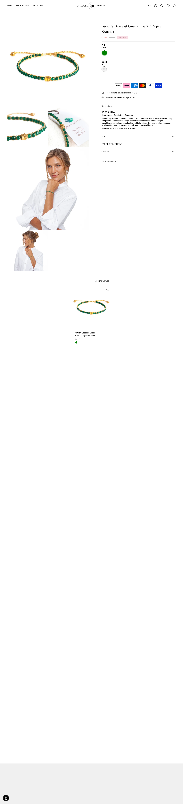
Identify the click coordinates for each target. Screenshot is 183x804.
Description (107, 106)
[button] (9, 6)
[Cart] (175, 6)
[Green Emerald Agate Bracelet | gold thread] (91, 306)
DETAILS (105, 151)
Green (76, 342)
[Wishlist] (168, 6)
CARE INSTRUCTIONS (112, 144)
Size (103, 136)
